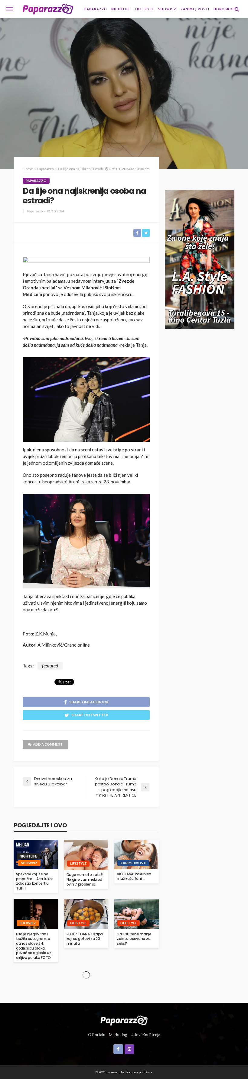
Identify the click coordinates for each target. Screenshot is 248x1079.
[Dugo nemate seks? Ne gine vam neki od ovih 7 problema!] (86, 855)
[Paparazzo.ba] (47, 9)
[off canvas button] (9, 9)
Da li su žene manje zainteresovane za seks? (134, 939)
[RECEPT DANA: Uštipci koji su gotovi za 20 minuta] (86, 914)
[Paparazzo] (124, 1019)
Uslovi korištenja (145, 1034)
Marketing (118, 1034)
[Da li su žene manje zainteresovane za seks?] (136, 914)
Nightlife (121, 9)
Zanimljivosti (195, 9)
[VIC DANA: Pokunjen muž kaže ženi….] (136, 854)
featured (50, 665)
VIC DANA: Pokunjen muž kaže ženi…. (134, 876)
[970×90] (86, 262)
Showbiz (167, 9)
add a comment (48, 744)
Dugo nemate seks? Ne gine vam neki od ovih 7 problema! (85, 879)
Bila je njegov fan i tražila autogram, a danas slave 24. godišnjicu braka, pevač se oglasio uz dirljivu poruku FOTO (33, 946)
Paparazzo (95, 9)
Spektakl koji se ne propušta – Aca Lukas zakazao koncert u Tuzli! (35, 881)
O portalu (96, 1034)
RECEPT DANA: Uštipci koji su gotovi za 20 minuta (85, 939)
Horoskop (224, 9)
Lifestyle (144, 9)
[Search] (237, 9)
